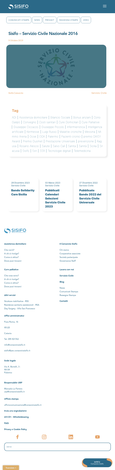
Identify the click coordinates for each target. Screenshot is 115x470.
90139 (7, 369)
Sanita (72, 146)
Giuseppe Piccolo (52, 127)
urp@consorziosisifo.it (14, 391)
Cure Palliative (90, 122)
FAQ (6, 423)
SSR (42, 151)
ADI (14, 117)
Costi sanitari (47, 122)
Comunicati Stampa (18, 20)
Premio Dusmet (33, 141)
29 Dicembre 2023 (20, 182)
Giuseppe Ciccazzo (25, 127)
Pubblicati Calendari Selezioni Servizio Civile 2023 (55, 198)
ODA (42, 136)
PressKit (49, 20)
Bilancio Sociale (60, 117)
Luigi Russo (49, 131)
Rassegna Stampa (68, 20)
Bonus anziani (82, 117)
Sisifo (25, 151)
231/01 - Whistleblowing (16, 417)
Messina (90, 131)
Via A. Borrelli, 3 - (12, 366)
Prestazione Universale (60, 141)
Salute (46, 146)
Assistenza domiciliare (33, 117)
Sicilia (93, 146)
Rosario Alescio (29, 146)
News (37, 20)
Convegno (29, 122)
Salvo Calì (59, 146)
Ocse (33, 136)
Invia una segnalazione (15, 411)
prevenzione (86, 141)
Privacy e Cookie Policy (15, 429)
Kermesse (33, 131)
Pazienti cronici (71, 136)
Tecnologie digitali (59, 151)
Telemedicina (82, 151)
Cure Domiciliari (69, 122)
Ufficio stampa (11, 399)
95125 (7, 327)
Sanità (83, 146)
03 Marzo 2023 (52, 182)
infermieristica (76, 127)
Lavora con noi (67, 269)
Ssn (34, 151)
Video (86, 20)
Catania (8, 333)
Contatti (64, 301)
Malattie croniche (71, 131)
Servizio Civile (99, 93)
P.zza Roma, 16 (11, 322)
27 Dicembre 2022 (88, 182)
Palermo (53, 136)
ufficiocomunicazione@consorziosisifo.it (22, 405)
